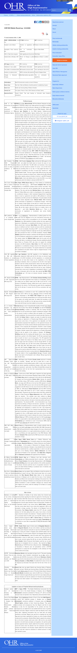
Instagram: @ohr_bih (62, 121)
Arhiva (33, 15)
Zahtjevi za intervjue (62, 60)
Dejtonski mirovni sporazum (60, 65)
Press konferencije (57, 38)
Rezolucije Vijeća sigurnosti (60, 75)
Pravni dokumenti (57, 52)
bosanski (65, 1)
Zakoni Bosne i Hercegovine (60, 71)
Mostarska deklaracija (58, 99)
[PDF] (43, 22)
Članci (54, 29)
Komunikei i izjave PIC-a (59, 56)
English (59, 1)
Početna (6, 15)
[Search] (70, 10)
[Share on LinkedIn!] (40, 22)
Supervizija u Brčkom (58, 84)
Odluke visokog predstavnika (23, 15)
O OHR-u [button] (11, 15)
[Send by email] (48, 22)
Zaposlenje (55, 108)
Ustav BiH (55, 68)
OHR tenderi (56, 104)
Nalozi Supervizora (57, 88)
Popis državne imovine (58, 95)
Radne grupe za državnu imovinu (61, 91)
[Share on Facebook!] (35, 22)
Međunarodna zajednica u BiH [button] (43, 15)
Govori (54, 32)
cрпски (70, 1)
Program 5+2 (56, 81)
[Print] (45, 22)
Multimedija (56, 41)
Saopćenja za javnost (58, 22)
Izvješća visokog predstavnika (60, 49)
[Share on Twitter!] (38, 22)
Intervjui (55, 25)
